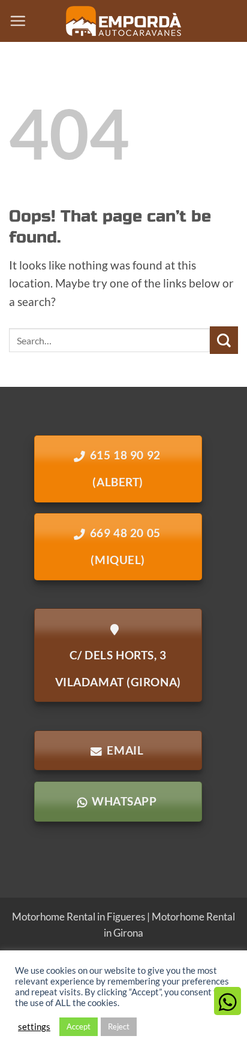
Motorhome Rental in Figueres (78, 916)
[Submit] (224, 340)
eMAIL (125, 750)
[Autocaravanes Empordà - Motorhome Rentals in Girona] (123, 21)
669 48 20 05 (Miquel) (125, 546)
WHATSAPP (124, 801)
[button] (17, 20)
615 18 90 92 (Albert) (125, 469)
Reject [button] (118, 1026)
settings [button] (34, 1027)
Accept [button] (79, 1026)
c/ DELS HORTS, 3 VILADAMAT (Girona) (118, 669)
